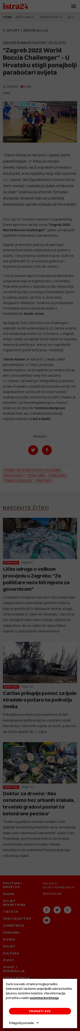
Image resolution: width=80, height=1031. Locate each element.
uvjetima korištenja (44, 998)
